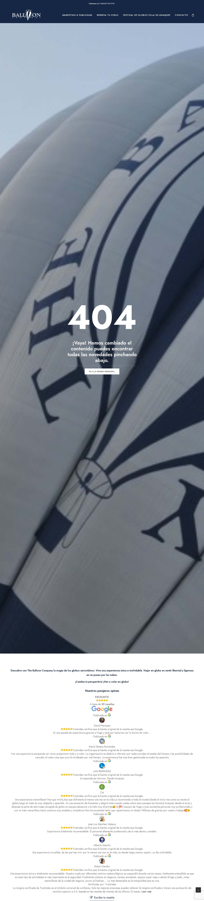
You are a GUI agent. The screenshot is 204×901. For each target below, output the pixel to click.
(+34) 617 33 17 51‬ (107, 3)
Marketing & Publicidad (77, 15)
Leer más (146, 891)
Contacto (181, 15)
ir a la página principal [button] (102, 371)
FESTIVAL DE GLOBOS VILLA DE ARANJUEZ (146, 15)
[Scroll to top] (198, 889)
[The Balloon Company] (26, 15)
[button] (102, 898)
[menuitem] (77, 15)
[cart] (193, 15)
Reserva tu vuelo (108, 15)
